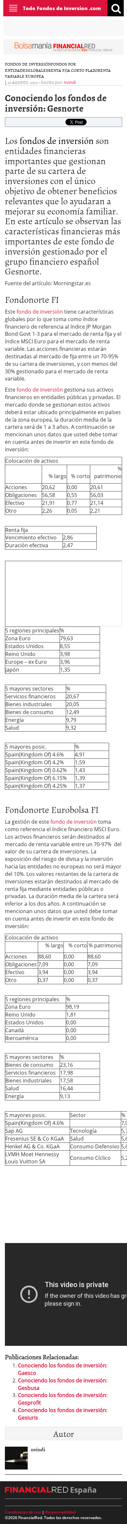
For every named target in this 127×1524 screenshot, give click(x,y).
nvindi (70, 82)
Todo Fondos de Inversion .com (62, 8)
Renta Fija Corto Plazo (73, 70)
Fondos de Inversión (28, 64)
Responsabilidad (60, 1512)
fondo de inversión (39, 311)
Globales (38, 70)
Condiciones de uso (23, 1512)
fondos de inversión (57, 140)
